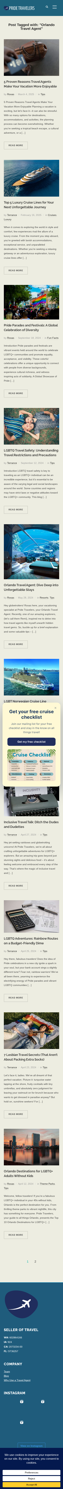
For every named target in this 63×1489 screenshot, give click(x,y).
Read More (16, 145)
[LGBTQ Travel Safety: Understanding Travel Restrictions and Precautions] (31, 410)
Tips (43, 94)
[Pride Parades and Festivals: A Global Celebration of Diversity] (31, 287)
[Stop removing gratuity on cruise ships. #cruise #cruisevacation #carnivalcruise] (35, 1408)
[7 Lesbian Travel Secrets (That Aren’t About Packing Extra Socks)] (31, 1014)
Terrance (12, 215)
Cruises (52, 215)
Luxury (7, 219)
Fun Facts (52, 337)
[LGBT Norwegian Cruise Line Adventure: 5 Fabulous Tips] (31, 661)
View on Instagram (31, 1445)
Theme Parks (47, 1183)
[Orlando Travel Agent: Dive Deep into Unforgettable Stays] (31, 526)
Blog (6, 1375)
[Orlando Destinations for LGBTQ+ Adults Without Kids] (31, 1130)
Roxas (10, 94)
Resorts (44, 597)
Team (7, 1371)
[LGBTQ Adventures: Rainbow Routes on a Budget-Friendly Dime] (31, 902)
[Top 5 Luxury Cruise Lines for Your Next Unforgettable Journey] (31, 162)
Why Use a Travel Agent (17, 1380)
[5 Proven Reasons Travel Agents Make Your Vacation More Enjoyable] (31, 41)
